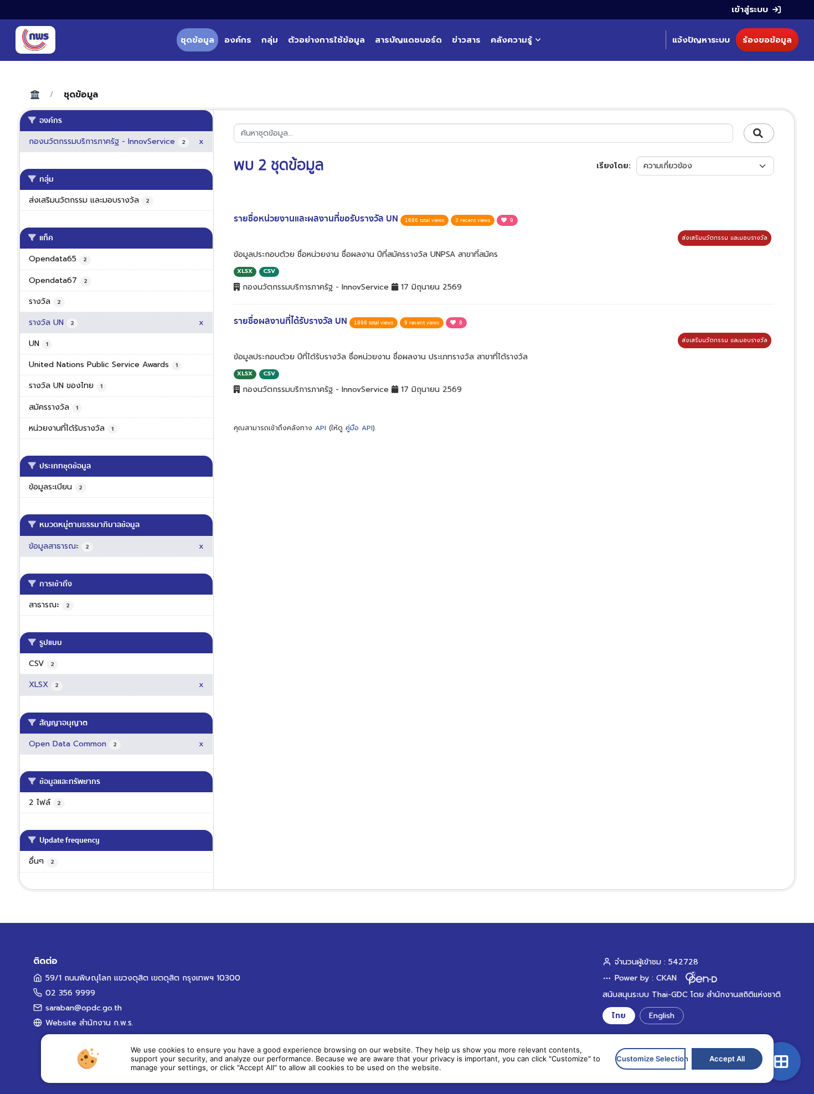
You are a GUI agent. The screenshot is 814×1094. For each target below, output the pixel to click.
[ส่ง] (759, 133)
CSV (269, 271)
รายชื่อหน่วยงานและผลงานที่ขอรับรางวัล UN (317, 218)
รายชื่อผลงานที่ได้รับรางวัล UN (291, 321)
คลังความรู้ (511, 40)
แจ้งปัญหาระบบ (701, 40)
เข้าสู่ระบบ (749, 9)
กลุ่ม (269, 40)
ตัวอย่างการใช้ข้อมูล (326, 40)
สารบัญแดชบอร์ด (408, 40)
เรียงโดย (612, 166)
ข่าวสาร (466, 40)
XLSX (245, 271)
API (320, 428)
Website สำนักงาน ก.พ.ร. (89, 1023)
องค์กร (237, 40)
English (661, 1015)
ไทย (619, 1015)
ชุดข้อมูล (197, 40)
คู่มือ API (359, 428)
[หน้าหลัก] (35, 40)
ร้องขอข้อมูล (767, 40)
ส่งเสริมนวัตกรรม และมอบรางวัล (724, 238)
